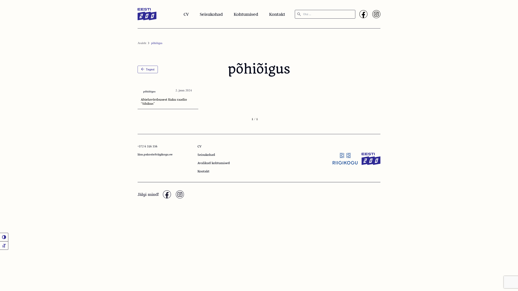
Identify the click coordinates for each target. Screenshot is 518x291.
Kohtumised (246, 14)
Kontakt (277, 14)
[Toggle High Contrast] (4, 237)
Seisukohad (211, 14)
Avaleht (142, 43)
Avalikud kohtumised (213, 163)
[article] (166, 97)
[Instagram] (376, 14)
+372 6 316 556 (147, 146)
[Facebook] (363, 14)
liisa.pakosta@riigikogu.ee (155, 154)
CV (186, 14)
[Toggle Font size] (4, 245)
